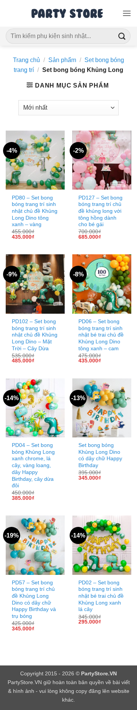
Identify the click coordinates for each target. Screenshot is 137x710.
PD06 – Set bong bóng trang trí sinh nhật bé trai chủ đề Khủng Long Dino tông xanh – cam (101, 335)
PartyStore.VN (25, 682)
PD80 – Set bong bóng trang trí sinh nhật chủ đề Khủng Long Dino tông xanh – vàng (34, 211)
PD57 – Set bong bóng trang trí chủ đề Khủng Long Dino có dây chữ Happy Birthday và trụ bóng (34, 599)
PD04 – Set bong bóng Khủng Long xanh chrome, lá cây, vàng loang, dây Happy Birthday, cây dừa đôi (33, 465)
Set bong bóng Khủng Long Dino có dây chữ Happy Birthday (100, 455)
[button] (126, 13)
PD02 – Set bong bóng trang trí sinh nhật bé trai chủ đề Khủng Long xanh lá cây (101, 596)
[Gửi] (122, 36)
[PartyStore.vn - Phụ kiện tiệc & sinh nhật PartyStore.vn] (68, 13)
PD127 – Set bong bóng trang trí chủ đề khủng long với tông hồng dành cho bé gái (100, 211)
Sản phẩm (62, 60)
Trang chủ (26, 60)
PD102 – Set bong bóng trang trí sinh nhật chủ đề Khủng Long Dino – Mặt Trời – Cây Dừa (34, 335)
